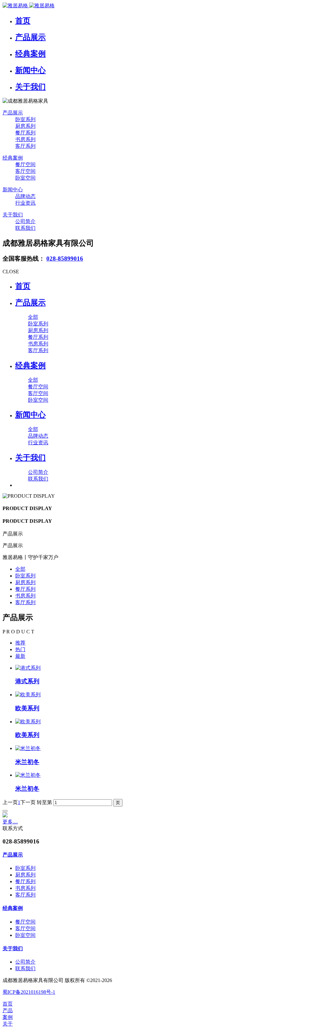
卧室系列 (25, 575)
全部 (33, 317)
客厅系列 (25, 602)
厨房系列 (25, 582)
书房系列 (25, 595)
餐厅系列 (25, 589)
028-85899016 (64, 258)
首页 (22, 286)
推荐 (20, 642)
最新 (20, 656)
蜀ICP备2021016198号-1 (29, 992)
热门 (20, 649)
